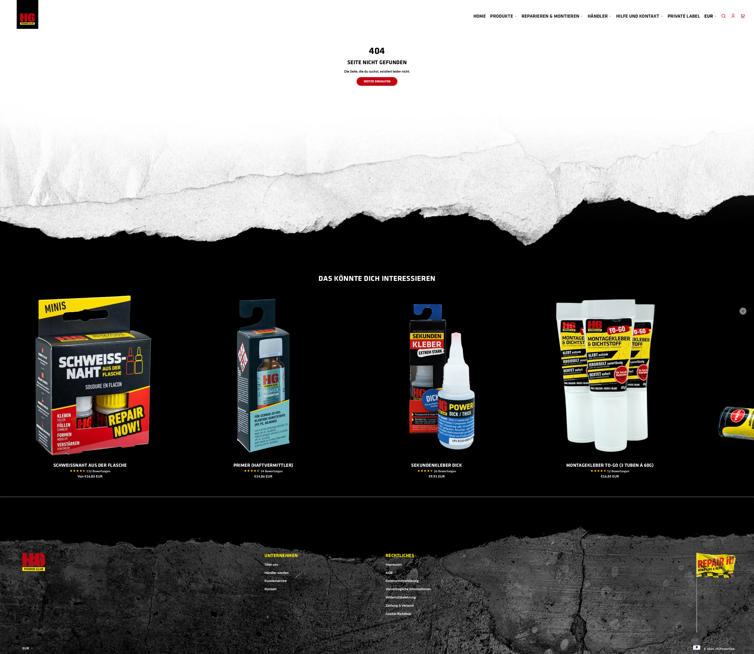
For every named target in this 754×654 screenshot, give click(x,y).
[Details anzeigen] (90, 375)
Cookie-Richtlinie (398, 614)
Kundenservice (275, 581)
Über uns (271, 564)
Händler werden (276, 573)
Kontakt (270, 589)
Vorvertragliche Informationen (408, 589)
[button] (723, 16)
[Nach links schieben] (743, 311)
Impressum (394, 564)
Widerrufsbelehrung (401, 597)
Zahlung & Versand (400, 605)
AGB (389, 573)
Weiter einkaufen (377, 81)
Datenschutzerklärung (402, 581)
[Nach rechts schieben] (743, 298)
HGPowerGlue (725, 648)
